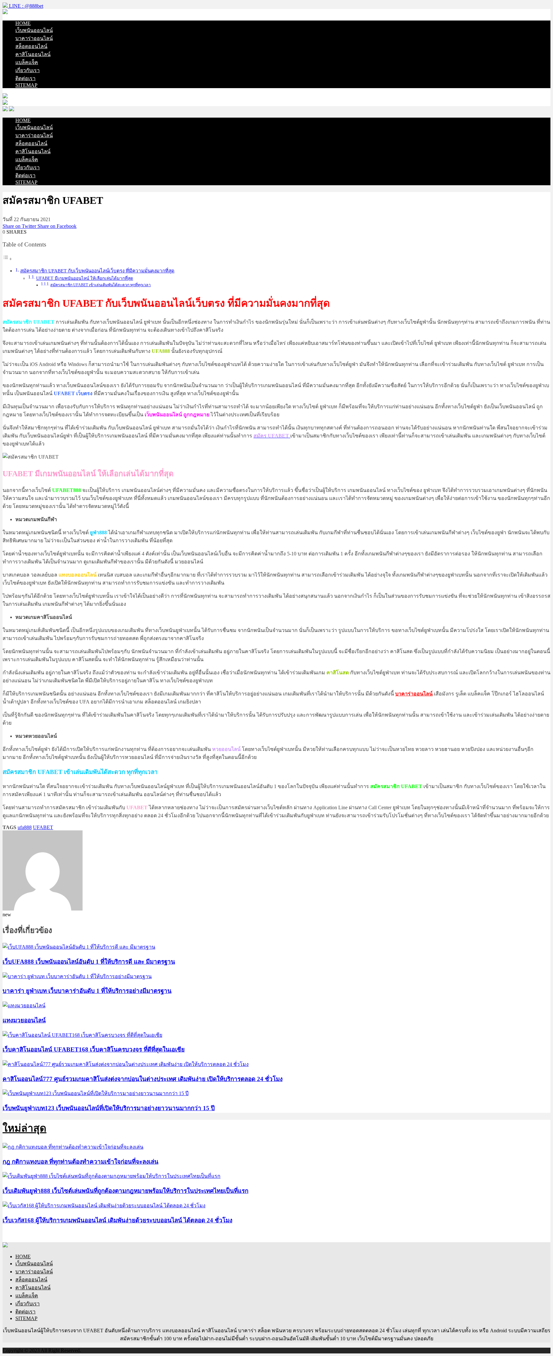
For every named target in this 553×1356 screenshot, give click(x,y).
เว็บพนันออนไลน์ (34, 30)
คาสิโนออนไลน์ (33, 54)
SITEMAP (26, 85)
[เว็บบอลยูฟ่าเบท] (5, 12)
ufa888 (25, 827)
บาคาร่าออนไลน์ (34, 38)
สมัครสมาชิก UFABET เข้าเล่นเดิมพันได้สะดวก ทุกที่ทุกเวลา (100, 285)
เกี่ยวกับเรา (27, 70)
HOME (23, 23)
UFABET (43, 827)
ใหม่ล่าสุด (24, 1128)
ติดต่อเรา (25, 78)
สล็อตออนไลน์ (31, 46)
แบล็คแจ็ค (26, 62)
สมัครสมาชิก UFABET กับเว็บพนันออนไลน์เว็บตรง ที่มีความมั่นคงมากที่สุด (97, 270)
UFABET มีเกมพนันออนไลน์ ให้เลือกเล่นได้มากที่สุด (84, 278)
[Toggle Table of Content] (7, 259)
